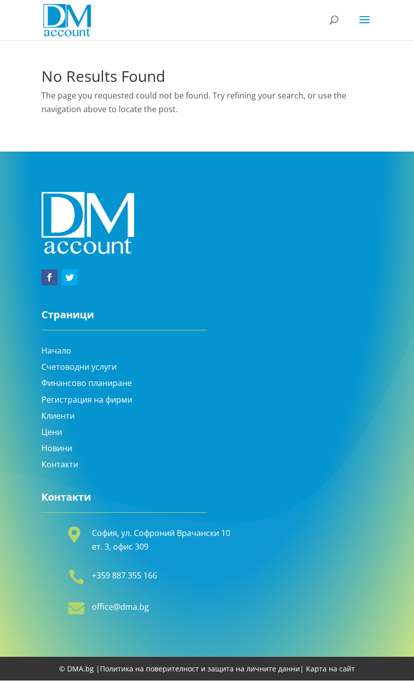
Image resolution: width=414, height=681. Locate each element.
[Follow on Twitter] (70, 277)
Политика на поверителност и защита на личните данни (200, 668)
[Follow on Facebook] (49, 277)
